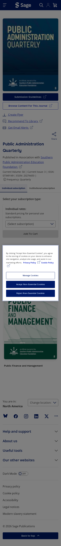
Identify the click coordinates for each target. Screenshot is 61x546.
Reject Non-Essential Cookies (30, 293)
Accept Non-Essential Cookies (30, 284)
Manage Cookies (30, 275)
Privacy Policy (29, 262)
